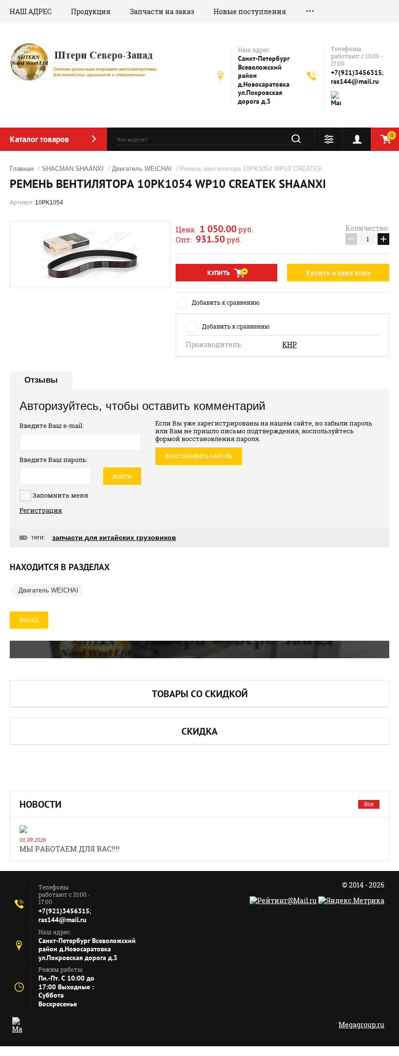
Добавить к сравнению (225, 302)
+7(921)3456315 (356, 72)
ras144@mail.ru (355, 81)
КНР (289, 344)
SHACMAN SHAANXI (73, 168)
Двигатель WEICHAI (142, 168)
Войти (122, 476)
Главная (22, 168)
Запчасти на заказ (162, 11)
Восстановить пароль (198, 456)
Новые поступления (250, 11)
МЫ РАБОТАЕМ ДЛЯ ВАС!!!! (69, 848)
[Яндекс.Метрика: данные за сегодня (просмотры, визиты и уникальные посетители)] (351, 900)
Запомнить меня (59, 495)
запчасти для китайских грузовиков (114, 537)
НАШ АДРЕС (31, 11)
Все (369, 804)
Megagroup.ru (361, 1024)
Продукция (90, 11)
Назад (28, 620)
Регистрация (40, 510)
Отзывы (41, 380)
